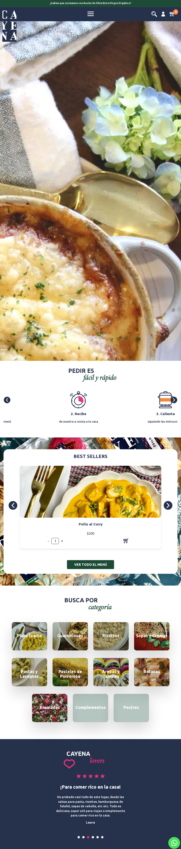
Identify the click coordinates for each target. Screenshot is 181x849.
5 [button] (98, 837)
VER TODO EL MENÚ (90, 564)
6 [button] (102, 837)
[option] (90, 4)
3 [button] (88, 837)
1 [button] (79, 837)
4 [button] (93, 837)
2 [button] (83, 837)
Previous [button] (8, 400)
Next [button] (174, 400)
